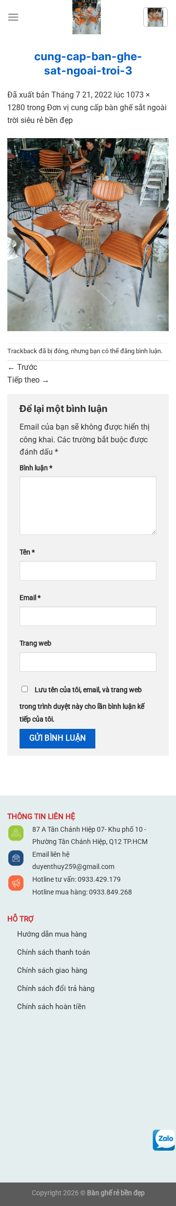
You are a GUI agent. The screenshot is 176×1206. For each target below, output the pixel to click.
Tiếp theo (28, 380)
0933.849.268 (110, 892)
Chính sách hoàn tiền (51, 1006)
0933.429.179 (98, 879)
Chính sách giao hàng (52, 970)
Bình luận (36, 468)
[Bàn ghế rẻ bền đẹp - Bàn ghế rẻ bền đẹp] (86, 17)
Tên (27, 552)
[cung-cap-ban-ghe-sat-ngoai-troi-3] (88, 234)
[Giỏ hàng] (155, 17)
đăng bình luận (140, 351)
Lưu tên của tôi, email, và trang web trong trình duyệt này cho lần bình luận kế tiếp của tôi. (82, 705)
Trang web (35, 643)
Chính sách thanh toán (53, 952)
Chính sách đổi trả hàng (55, 988)
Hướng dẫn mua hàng (52, 934)
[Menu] (13, 17)
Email (30, 598)
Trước (22, 367)
